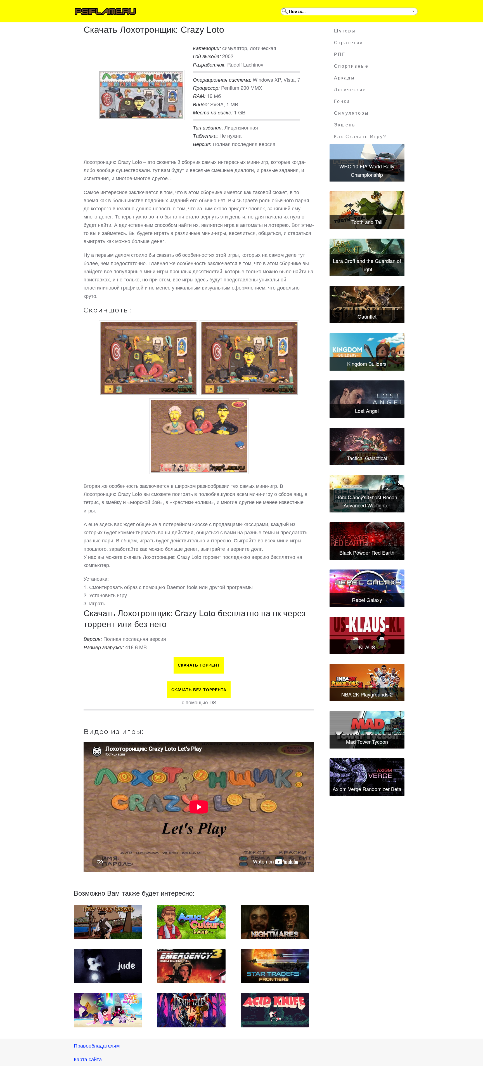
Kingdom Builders (367, 363)
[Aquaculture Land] (191, 922)
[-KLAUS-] (367, 635)
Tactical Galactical (367, 458)
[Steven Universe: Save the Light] (108, 1010)
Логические (350, 89)
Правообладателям (97, 1045)
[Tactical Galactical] (367, 446)
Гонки (342, 101)
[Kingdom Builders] (367, 352)
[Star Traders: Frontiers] (275, 966)
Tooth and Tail (366, 221)
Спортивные (351, 66)
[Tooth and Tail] (367, 210)
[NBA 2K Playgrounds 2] (367, 682)
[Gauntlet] (367, 304)
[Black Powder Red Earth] (367, 541)
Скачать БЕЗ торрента (198, 690)
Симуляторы (351, 113)
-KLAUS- (367, 647)
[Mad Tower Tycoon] (367, 730)
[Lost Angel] (367, 399)
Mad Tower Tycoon (367, 741)
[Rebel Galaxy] (367, 588)
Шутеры (345, 31)
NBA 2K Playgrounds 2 (367, 694)
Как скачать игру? (360, 136)
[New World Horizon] (108, 922)
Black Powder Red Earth (366, 552)
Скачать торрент (199, 665)
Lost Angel (367, 410)
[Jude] (108, 966)
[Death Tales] (191, 1010)
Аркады (344, 78)
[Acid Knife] (275, 1010)
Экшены (345, 125)
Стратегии (348, 42)
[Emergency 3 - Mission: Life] (191, 966)
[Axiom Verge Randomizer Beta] (367, 777)
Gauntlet (367, 316)
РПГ (339, 54)
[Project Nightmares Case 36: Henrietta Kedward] (275, 922)
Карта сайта (88, 1059)
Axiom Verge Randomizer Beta (367, 788)
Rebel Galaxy (367, 599)
